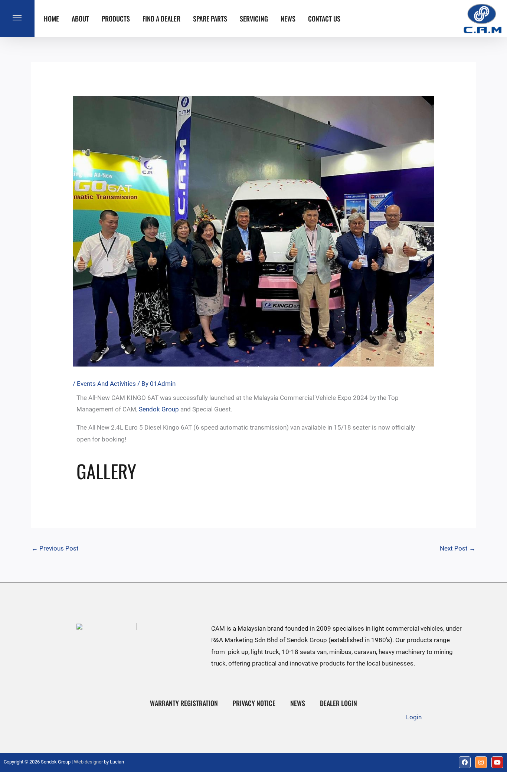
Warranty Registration (184, 703)
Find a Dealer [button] (161, 18)
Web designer (88, 762)
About (80, 18)
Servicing (254, 18)
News (288, 18)
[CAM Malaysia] (482, 18)
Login (414, 717)
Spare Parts (210, 18)
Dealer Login (338, 703)
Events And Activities (106, 383)
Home (51, 18)
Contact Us (324, 18)
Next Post (457, 548)
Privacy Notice (254, 703)
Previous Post (55, 548)
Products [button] (116, 18)
